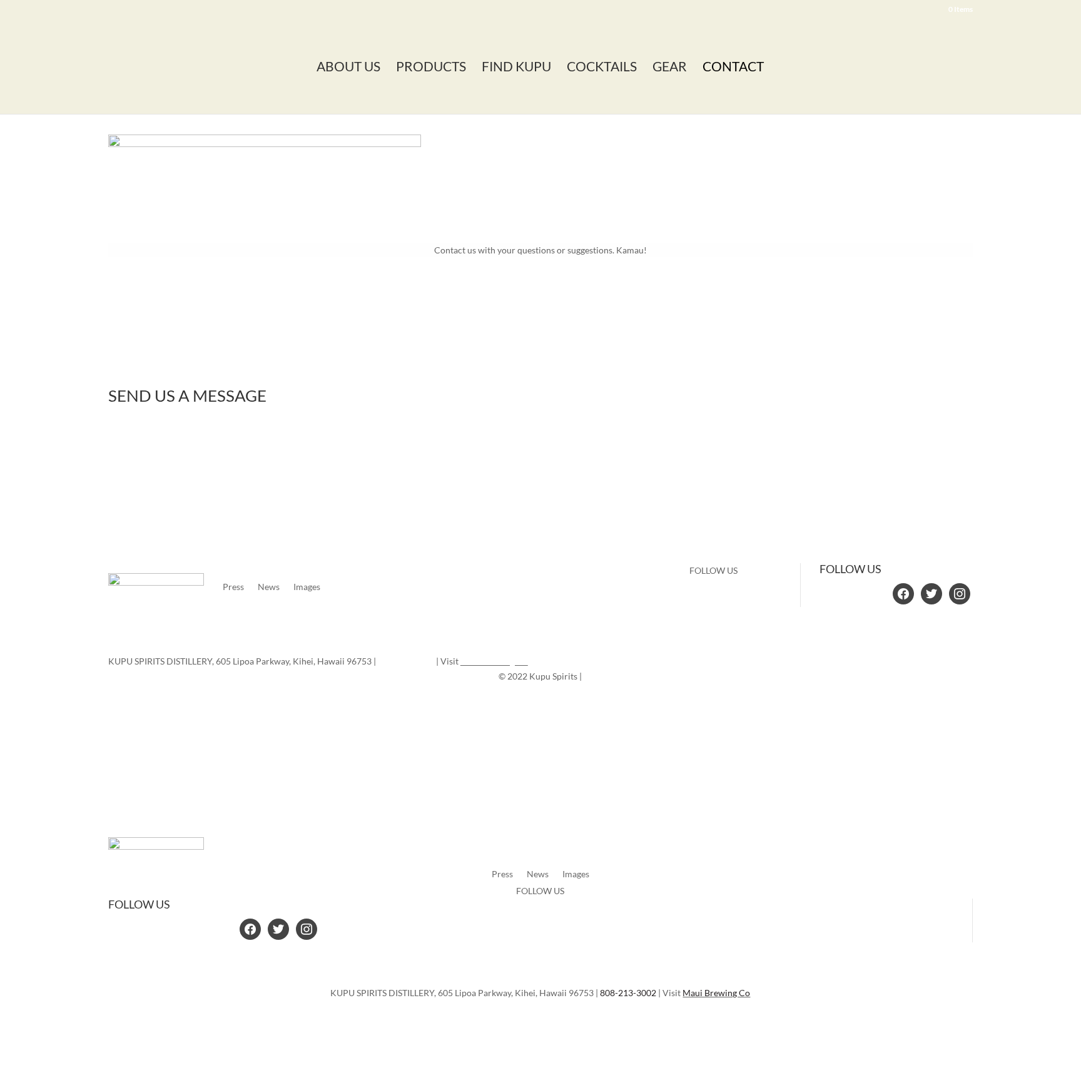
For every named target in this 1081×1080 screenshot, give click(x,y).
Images (306, 586)
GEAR (669, 68)
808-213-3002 (406, 661)
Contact (733, 68)
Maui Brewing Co (494, 661)
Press (233, 586)
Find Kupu (516, 68)
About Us (348, 68)
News (269, 586)
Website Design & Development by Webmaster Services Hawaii (582, 700)
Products (431, 68)
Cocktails (602, 68)
